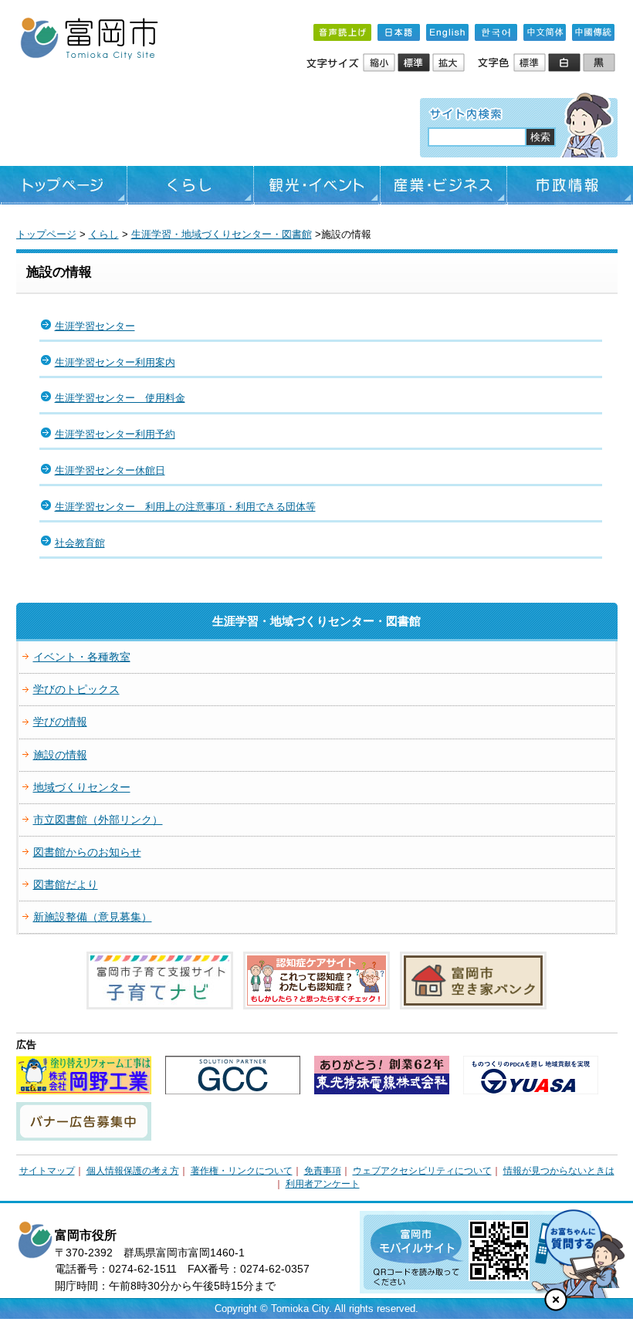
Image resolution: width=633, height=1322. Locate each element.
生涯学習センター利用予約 (115, 434)
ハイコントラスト (565, 63)
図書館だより (65, 884)
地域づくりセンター (81, 787)
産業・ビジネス (443, 185)
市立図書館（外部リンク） (98, 819)
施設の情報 (60, 755)
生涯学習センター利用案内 (115, 362)
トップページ (63, 185)
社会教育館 (80, 543)
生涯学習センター (95, 326)
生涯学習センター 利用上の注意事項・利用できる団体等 (185, 506)
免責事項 (322, 1170)
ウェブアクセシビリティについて (422, 1170)
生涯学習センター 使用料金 (120, 398)
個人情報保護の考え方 (132, 1170)
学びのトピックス (76, 689)
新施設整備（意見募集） (92, 917)
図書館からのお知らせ (87, 852)
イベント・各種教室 (81, 657)
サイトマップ (47, 1170)
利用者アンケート (323, 1183)
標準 (415, 63)
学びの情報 (60, 721)
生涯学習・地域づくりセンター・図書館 (221, 234)
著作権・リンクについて (242, 1170)
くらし (190, 185)
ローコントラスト (600, 63)
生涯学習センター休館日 (110, 470)
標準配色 (530, 63)
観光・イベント (317, 185)
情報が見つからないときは (558, 1170)
